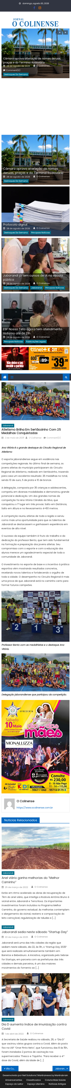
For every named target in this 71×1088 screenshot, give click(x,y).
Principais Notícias (40, 232)
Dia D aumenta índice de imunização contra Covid (34, 1026)
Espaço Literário (36, 1084)
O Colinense (43, 65)
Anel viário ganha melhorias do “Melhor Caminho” (30, 880)
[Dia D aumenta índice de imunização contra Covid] (36, 994)
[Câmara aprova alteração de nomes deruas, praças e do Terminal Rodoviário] (35, 53)
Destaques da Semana (16, 74)
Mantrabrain (61, 1075)
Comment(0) (13, 70)
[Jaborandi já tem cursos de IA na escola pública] (35, 264)
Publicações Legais (36, 341)
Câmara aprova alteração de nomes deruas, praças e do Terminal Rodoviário (32, 60)
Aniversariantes (13, 1080)
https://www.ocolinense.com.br (35, 807)
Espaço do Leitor (14, 1084)
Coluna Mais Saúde (55, 1080)
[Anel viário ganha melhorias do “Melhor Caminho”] (36, 848)
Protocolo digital (15, 224)
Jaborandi (36, 287)
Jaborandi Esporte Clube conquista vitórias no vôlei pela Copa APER (62, 1068)
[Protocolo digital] (35, 211)
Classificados (33, 1080)
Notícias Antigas (57, 1084)
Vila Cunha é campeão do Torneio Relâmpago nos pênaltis (12, 1068)
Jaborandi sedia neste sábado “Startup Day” (35, 932)
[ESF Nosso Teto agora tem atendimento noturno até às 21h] (35, 319)
